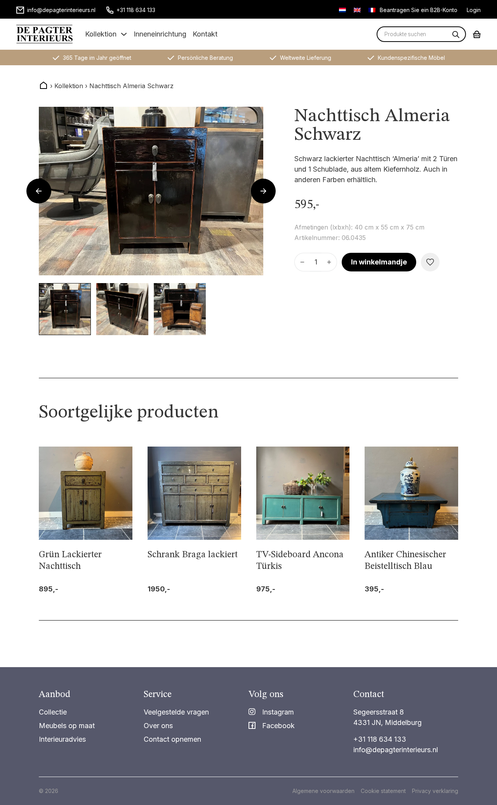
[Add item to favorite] (430, 262)
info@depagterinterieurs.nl (395, 750)
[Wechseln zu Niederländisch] (342, 9)
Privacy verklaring (435, 791)
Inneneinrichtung (160, 34)
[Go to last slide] (38, 191)
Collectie (53, 712)
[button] (65, 309)
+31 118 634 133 (379, 739)
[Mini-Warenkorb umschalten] (477, 34)
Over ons (158, 726)
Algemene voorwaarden (323, 791)
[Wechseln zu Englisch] (357, 9)
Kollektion (100, 34)
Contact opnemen (172, 739)
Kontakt (205, 34)
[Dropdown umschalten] (123, 34)
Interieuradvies (62, 739)
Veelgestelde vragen (176, 712)
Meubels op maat (67, 726)
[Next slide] (263, 191)
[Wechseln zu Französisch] (372, 9)
